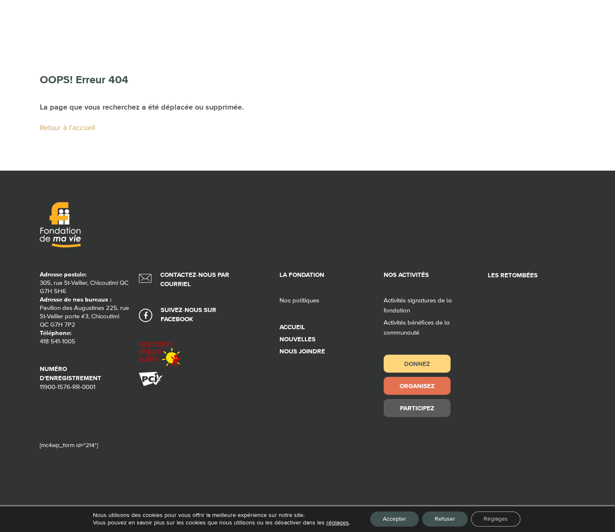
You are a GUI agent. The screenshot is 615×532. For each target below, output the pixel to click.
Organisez (417, 385)
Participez (417, 408)
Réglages (496, 519)
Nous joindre (302, 351)
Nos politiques (299, 300)
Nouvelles (297, 339)
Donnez (417, 363)
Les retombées (513, 275)
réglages (337, 523)
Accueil (292, 327)
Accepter (394, 519)
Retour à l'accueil (67, 128)
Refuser (445, 519)
